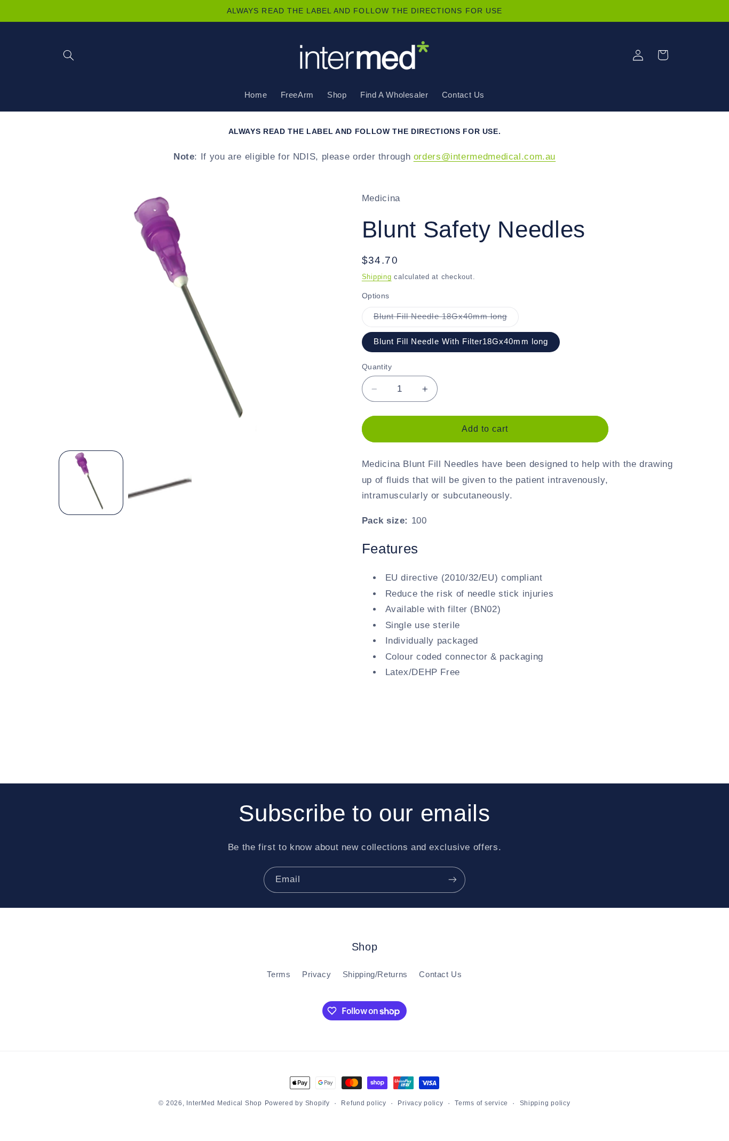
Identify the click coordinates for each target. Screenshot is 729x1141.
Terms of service (481, 1103)
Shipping (377, 277)
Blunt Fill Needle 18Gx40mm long (446, 319)
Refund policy (363, 1103)
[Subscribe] (452, 880)
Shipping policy (545, 1103)
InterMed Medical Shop (224, 1103)
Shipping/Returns (375, 974)
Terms (278, 974)
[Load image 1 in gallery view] (91, 482)
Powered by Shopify (297, 1103)
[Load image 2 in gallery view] (160, 482)
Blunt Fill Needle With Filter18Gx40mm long (461, 341)
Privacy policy (420, 1103)
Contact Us (440, 974)
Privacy (316, 974)
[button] (69, 55)
